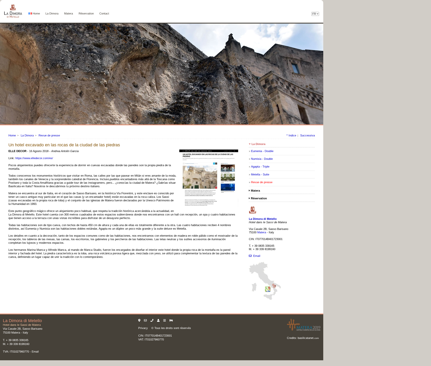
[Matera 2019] (303, 330)
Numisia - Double (262, 158)
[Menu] (165, 320)
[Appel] (152, 320)
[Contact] (158, 320)
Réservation (86, 13)
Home (36, 13)
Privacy (143, 328)
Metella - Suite (260, 174)
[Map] (265, 299)
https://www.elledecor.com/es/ (34, 158)
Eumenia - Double (262, 151)
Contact (104, 13)
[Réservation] (172, 320)
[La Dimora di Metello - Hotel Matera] (13, 11)
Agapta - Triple (260, 166)
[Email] (146, 320)
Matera (68, 13)
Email (256, 256)
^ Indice (291, 135)
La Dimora (51, 13)
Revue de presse (49, 135)
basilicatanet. (308, 338)
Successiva (307, 135)
